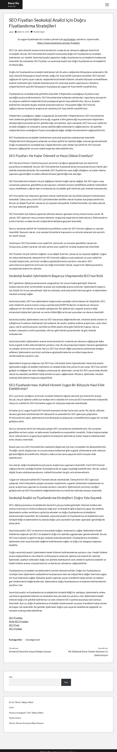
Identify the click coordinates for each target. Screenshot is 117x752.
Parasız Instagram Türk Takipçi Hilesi (26, 712)
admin (11, 32)
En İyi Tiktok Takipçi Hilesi (21, 702)
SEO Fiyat (14, 625)
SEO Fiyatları (16, 617)
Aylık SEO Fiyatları (18, 621)
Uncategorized (32, 639)
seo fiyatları (69, 39)
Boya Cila (13, 3)
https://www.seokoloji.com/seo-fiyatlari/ (58, 42)
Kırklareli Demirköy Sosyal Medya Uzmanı (30, 651)
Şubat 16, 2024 (23, 32)
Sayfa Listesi (15, 718)
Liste (11, 707)
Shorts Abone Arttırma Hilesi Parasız (26, 723)
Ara (10, 677)
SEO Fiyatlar (15, 628)
